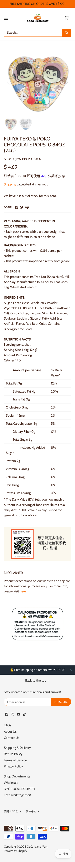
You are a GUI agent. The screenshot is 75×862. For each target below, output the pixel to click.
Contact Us (11, 738)
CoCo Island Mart (37, 846)
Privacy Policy (13, 766)
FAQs (7, 725)
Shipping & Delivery (17, 748)
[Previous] (8, 82)
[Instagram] (12, 714)
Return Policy (13, 754)
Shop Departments (17, 776)
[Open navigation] (6, 18)
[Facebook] (6, 714)
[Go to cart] (67, 18)
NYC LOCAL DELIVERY (19, 789)
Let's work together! (17, 795)
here (23, 591)
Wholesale (11, 783)
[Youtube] (18, 714)
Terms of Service (15, 760)
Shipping (10, 184)
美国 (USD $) (11, 811)
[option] (37, 81)
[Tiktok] (24, 714)
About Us (10, 731)
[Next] (66, 82)
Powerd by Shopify (15, 851)
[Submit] (66, 33)
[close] (70, 669)
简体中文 (31, 811)
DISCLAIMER (13, 573)
